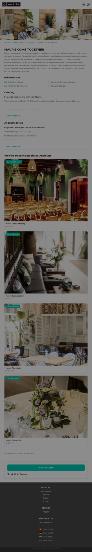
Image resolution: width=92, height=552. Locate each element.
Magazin (46, 512)
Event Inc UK (48, 540)
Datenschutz (54, 548)
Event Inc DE (48, 533)
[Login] (88, 4)
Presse (46, 498)
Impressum (37, 548)
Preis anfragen (46, 468)
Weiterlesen (13, 116)
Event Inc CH (48, 529)
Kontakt (46, 501)
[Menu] (83, 4)
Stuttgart (31, 42)
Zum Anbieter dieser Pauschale (19, 453)
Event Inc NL (48, 537)
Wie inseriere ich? (46, 522)
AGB (45, 548)
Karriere (46, 495)
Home (7, 42)
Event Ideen (18, 42)
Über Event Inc (46, 491)
